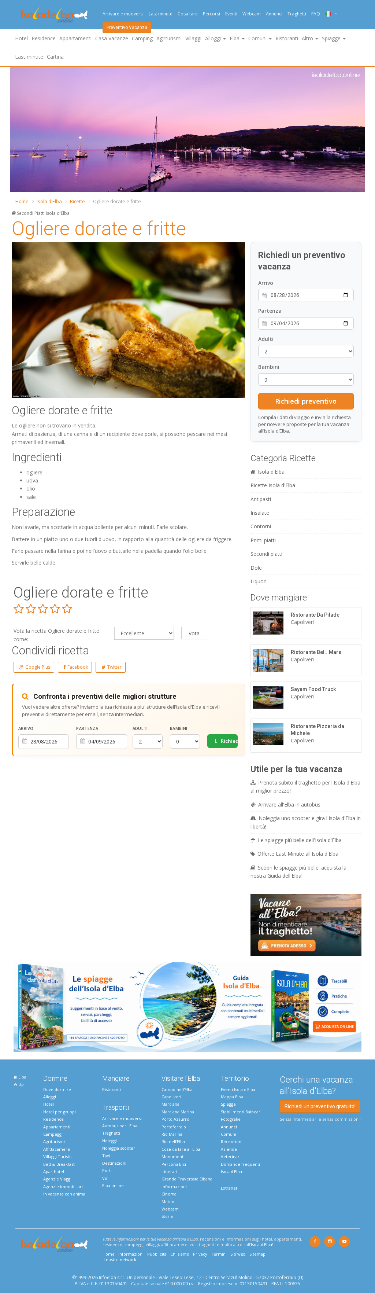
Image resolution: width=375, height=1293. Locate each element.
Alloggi (49, 1096)
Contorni (260, 526)
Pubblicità (157, 1254)
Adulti (140, 728)
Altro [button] (308, 38)
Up (20, 1084)
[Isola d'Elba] (54, 15)
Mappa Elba (232, 1096)
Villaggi (193, 38)
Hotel (21, 38)
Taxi (106, 1155)
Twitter (114, 667)
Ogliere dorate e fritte (99, 228)
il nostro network (119, 1259)
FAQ (315, 14)
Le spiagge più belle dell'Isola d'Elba (300, 840)
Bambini (178, 728)
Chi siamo (179, 1254)
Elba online (113, 1185)
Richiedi (228, 741)
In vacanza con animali (65, 1194)
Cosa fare (188, 14)
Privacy (200, 1254)
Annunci (274, 14)
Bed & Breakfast (59, 1164)
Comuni (228, 1134)
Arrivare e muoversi (123, 14)
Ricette (77, 201)
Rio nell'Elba (173, 1141)
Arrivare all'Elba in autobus (289, 804)
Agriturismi (169, 38)
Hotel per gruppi (59, 1111)
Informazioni (174, 1186)
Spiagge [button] (332, 38)
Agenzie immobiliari (63, 1186)
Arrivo (26, 728)
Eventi (231, 14)
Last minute (160, 14)
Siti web (238, 1254)
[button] (16, 129)
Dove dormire (57, 1089)
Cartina (55, 56)
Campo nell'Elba (177, 1089)
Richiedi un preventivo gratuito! (320, 1106)
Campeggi (53, 1134)
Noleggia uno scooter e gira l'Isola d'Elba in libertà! (305, 822)
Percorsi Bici (173, 1164)
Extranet (229, 1188)
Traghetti (296, 14)
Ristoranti (286, 38)
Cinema (169, 1194)
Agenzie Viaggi (57, 1179)
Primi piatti (263, 540)
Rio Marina (171, 1134)
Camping (142, 38)
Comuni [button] (258, 38)
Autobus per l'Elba (119, 1125)
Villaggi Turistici (58, 1156)
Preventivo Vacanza (127, 27)
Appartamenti (75, 38)
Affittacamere (56, 1149)
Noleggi (109, 1140)
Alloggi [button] (213, 38)
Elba (21, 1077)
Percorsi (211, 14)
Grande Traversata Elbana (186, 1179)
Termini (219, 1254)
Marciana (170, 1104)
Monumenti (173, 1156)
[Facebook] (314, 1241)
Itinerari (169, 1171)
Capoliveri (171, 1096)
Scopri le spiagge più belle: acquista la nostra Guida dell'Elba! (298, 871)
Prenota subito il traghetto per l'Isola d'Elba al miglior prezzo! (305, 786)
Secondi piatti (266, 553)
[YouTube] (344, 1241)
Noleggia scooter (118, 1148)
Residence (43, 38)
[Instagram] (329, 1241)
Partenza (87, 728)
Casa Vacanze (111, 38)
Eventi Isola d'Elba (238, 1089)
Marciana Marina (177, 1111)
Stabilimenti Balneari (241, 1111)
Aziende (229, 1149)
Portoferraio (173, 1126)
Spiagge (228, 1104)
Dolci (256, 567)
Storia (167, 1216)
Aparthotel (53, 1171)
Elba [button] (235, 38)
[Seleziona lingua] (328, 14)
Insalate (259, 512)
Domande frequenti (240, 1164)
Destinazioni (114, 1163)
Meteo (167, 1201)
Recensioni (231, 1141)
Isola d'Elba (49, 201)
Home (22, 201)
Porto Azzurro (175, 1119)
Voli (105, 1178)
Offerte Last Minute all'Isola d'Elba (297, 853)
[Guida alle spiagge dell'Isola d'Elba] (187, 1006)
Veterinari (231, 1156)
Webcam (251, 14)
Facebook (77, 667)
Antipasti (260, 499)
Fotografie (231, 1119)
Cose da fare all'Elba (180, 1149)
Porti (107, 1170)
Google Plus (37, 667)
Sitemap (257, 1254)
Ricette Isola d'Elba (272, 485)
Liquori (258, 581)
